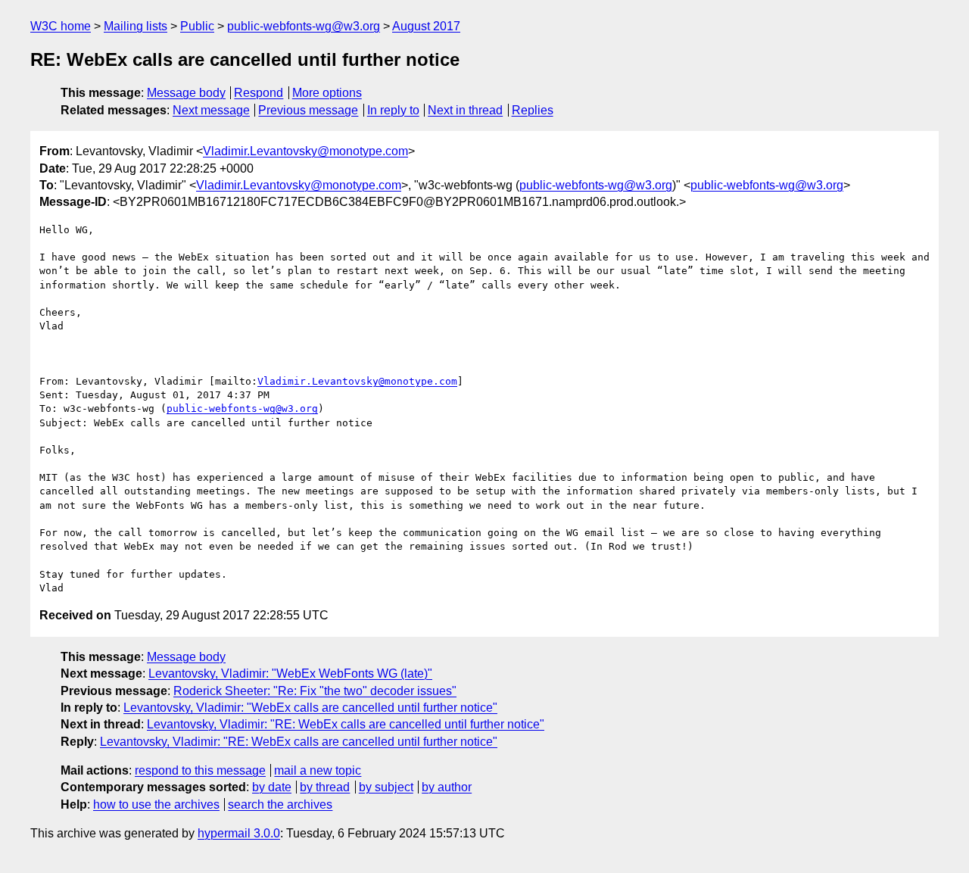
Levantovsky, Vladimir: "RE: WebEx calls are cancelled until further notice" (345, 724)
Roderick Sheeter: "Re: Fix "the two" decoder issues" (314, 690)
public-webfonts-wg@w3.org (303, 26)
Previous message (308, 110)
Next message (211, 110)
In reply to (393, 110)
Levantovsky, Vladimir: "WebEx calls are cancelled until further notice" (310, 707)
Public (197, 26)
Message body (186, 92)
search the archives (280, 804)
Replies (532, 110)
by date (271, 787)
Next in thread (465, 110)
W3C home (60, 26)
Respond (258, 92)
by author (447, 787)
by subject (386, 787)
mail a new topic (317, 770)
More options (327, 92)
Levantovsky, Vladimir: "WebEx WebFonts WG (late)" (290, 673)
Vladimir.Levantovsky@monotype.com (305, 151)
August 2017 (426, 26)
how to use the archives (156, 804)
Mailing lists (135, 26)
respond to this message (200, 770)
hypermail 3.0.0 (239, 833)
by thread (325, 787)
